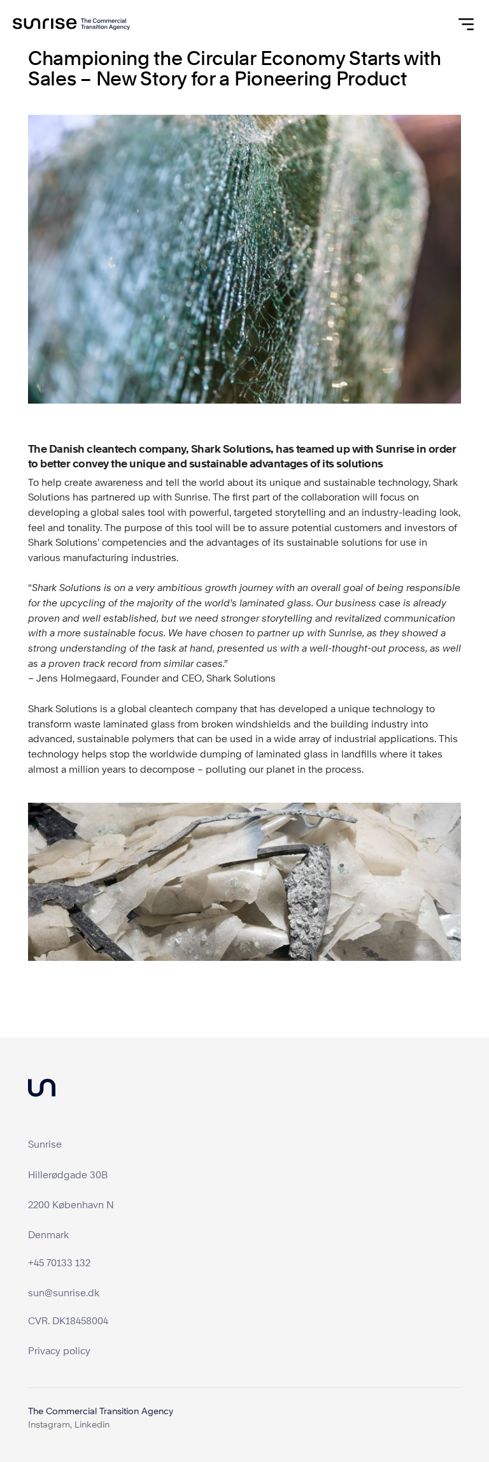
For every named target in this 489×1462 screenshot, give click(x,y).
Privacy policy (59, 1351)
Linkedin (92, 1424)
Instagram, (50, 1424)
